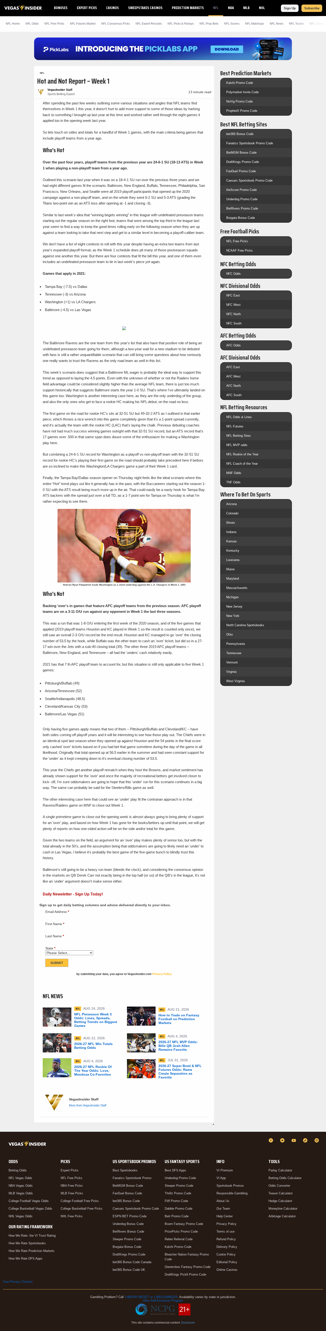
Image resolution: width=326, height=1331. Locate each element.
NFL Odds (32, 23)
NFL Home (13, 23)
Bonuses (61, 8)
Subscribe (311, 8)
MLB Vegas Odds (21, 1193)
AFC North (233, 386)
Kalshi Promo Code (239, 83)
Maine (230, 569)
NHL (262, 8)
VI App (221, 1178)
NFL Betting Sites (238, 435)
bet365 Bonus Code (239, 134)
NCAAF (279, 8)
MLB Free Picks (72, 1193)
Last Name (54, 936)
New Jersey (234, 606)
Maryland (232, 578)
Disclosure (188, 1322)
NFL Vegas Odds (20, 1178)
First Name (54, 924)
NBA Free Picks (72, 1185)
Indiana (231, 532)
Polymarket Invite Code (242, 92)
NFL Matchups (254, 23)
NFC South (234, 323)
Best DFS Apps (175, 1170)
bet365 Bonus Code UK (129, 1270)
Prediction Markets (188, 8)
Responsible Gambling (231, 1193)
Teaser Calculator (280, 1193)
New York (232, 616)
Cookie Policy (226, 1254)
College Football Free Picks (80, 1201)
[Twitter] (283, 1140)
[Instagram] (317, 1140)
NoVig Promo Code (239, 101)
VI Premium (224, 1170)
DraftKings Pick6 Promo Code (185, 1274)
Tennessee (233, 653)
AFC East (233, 367)
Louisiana (232, 560)
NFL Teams (296, 23)
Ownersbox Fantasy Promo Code (187, 1267)
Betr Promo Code (177, 1216)
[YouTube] (294, 1140)
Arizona (231, 504)
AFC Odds (233, 345)
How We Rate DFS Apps (25, 1258)
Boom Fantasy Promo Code (184, 1224)
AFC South (234, 395)
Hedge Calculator (280, 1201)
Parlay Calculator (280, 1170)
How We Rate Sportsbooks (27, 1243)
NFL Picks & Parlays (181, 23)
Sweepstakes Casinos (145, 8)
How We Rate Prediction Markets (31, 1251)
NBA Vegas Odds (21, 1185)
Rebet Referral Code (179, 1239)
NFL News (276, 23)
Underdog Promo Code (242, 199)
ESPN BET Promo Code (130, 1216)
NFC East (233, 295)
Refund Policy (226, 1239)
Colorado (232, 513)
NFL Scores (231, 23)
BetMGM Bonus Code (241, 152)
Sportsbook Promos (230, 1185)
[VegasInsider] (28, 1145)
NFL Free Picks (237, 241)
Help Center (224, 1216)
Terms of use (225, 1231)
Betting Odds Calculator (284, 1178)
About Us (222, 1201)
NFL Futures (234, 426)
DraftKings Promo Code (242, 162)
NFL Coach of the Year (242, 463)
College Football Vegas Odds (29, 1201)
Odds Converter (279, 1185)
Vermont (232, 662)
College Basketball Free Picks (81, 1208)
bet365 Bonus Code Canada (132, 1262)
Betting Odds (18, 1170)
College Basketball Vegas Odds (30, 1208)
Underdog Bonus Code (128, 1224)
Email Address (57, 912)
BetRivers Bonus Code (128, 1231)
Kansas (231, 541)
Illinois (230, 522)
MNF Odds (233, 473)
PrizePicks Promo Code (181, 1231)
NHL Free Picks (72, 1216)
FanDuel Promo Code (241, 171)
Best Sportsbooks (125, 1170)
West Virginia (235, 681)
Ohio (229, 634)
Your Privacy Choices (18, 1281)
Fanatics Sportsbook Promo (132, 1178)
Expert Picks (87, 8)
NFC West (233, 305)
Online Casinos (226, 1270)
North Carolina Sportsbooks (245, 625)
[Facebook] (271, 1140)
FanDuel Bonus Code (127, 1193)
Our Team (223, 1208)
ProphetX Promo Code (241, 111)
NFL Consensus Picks (115, 23)
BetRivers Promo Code (242, 208)
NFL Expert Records (149, 23)
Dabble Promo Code (178, 1208)
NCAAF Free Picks (239, 250)
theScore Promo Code (241, 190)
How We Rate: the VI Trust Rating (32, 1235)
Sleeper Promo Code (127, 1239)
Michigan (232, 597)
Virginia (231, 672)
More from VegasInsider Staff (87, 1105)
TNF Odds (233, 482)
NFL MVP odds (236, 445)
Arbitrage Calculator (282, 1216)
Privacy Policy (226, 1224)
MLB (246, 8)
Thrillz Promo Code (178, 1193)
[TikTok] (306, 1140)
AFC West (233, 376)
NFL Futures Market (82, 23)
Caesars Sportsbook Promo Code (249, 180)
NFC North (233, 314)
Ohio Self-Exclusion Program (163, 1300)
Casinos (112, 8)
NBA (231, 8)
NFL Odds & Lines (239, 417)
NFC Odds (233, 273)
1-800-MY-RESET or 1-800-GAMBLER (151, 1297)
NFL (216, 8)
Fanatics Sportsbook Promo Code (249, 143)
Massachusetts (236, 588)
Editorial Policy (226, 1262)
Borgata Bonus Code (240, 218)
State (50, 948)
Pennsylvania (235, 644)
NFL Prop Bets (209, 23)
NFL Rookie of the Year (242, 454)
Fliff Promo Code (176, 1201)
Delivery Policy (226, 1247)
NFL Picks (54, 23)
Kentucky (232, 550)
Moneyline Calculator (282, 1208)
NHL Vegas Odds (20, 1216)
